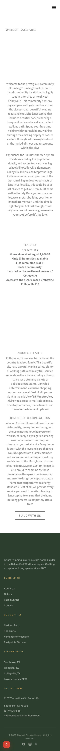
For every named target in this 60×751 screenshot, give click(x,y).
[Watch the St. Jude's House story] (6, 744)
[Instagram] (30, 744)
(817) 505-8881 (13, 710)
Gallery (8, 594)
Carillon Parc (11, 625)
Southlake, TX (12, 662)
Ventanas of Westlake (16, 636)
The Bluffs (10, 631)
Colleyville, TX (12, 673)
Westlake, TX (11, 667)
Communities (12, 599)
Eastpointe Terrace (15, 642)
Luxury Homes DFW (15, 679)
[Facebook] (23, 744)
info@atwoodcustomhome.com (22, 715)
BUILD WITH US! (30, 515)
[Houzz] (36, 744)
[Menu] (54, 7)
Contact (8, 605)
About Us (9, 588)
